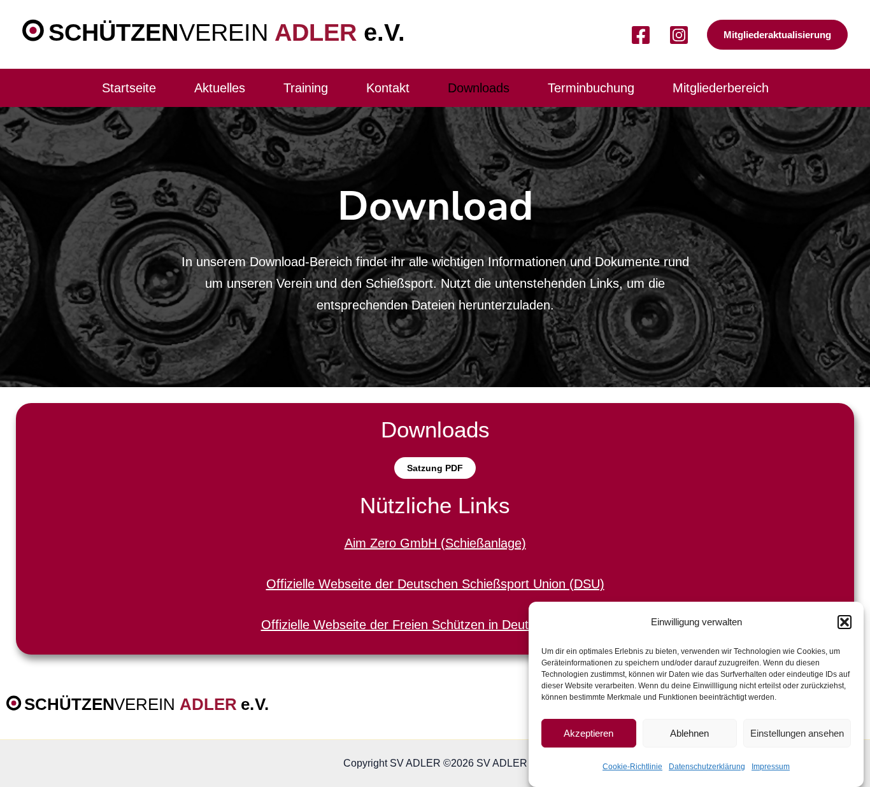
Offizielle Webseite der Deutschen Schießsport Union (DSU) (435, 584)
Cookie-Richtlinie (632, 766)
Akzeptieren (588, 733)
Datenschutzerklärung (707, 766)
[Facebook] (641, 35)
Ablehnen (689, 733)
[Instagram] (679, 35)
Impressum (771, 766)
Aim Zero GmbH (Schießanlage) (435, 543)
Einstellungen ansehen (797, 733)
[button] (844, 622)
